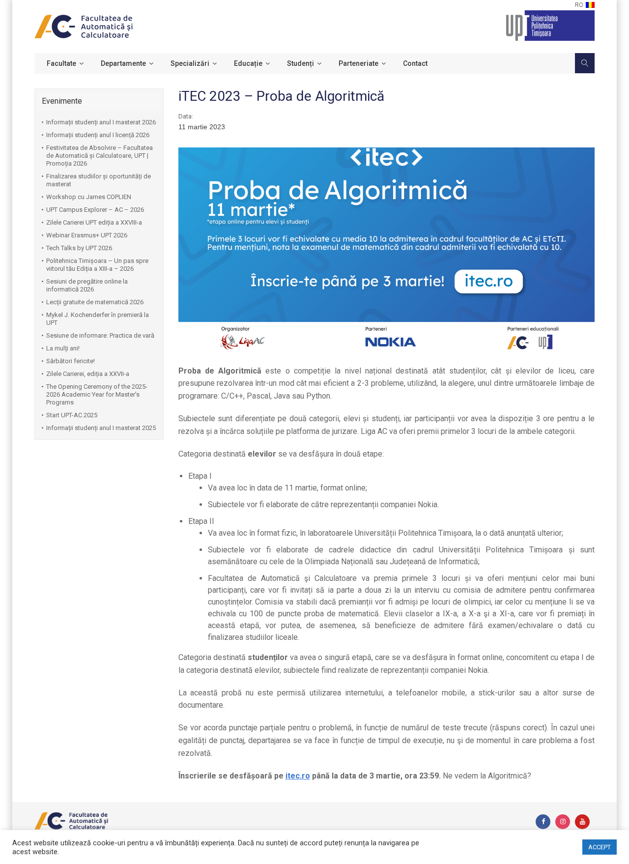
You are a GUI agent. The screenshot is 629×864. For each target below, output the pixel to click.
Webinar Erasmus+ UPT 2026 (86, 235)
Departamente (123, 63)
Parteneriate (358, 63)
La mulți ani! (63, 348)
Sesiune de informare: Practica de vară (100, 335)
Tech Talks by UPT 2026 (79, 248)
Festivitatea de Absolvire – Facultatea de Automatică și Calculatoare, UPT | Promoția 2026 (99, 155)
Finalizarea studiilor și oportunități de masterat (98, 180)
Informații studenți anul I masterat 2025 (101, 428)
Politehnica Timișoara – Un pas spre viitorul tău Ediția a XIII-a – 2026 (97, 264)
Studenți (300, 63)
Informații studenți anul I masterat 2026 (101, 122)
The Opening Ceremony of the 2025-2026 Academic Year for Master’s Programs (96, 394)
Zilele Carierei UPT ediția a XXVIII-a (94, 222)
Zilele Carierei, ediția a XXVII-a (87, 373)
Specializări (190, 63)
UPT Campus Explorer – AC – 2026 (95, 209)
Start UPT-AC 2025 (71, 415)
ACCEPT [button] (599, 847)
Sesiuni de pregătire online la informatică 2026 (87, 285)
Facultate (61, 63)
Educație (248, 63)
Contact (415, 63)
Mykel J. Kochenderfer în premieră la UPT (97, 318)
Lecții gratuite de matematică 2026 (94, 302)
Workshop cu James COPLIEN (88, 197)
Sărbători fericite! (70, 361)
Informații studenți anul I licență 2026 (97, 135)
